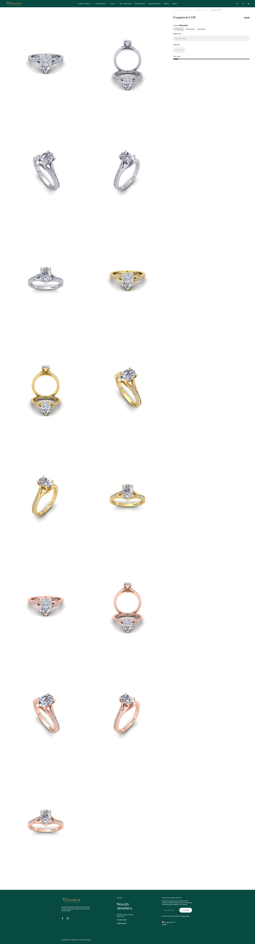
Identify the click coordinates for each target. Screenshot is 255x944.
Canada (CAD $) (169, 922)
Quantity (176, 45)
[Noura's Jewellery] (14, 3)
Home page (176, 10)
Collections (187, 10)
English (164, 924)
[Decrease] (175, 50)
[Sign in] (243, 3)
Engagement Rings (201, 10)
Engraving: (177, 34)
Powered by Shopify (84, 940)
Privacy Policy (185, 916)
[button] (248, 3)
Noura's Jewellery (71, 940)
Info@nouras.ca (122, 923)
